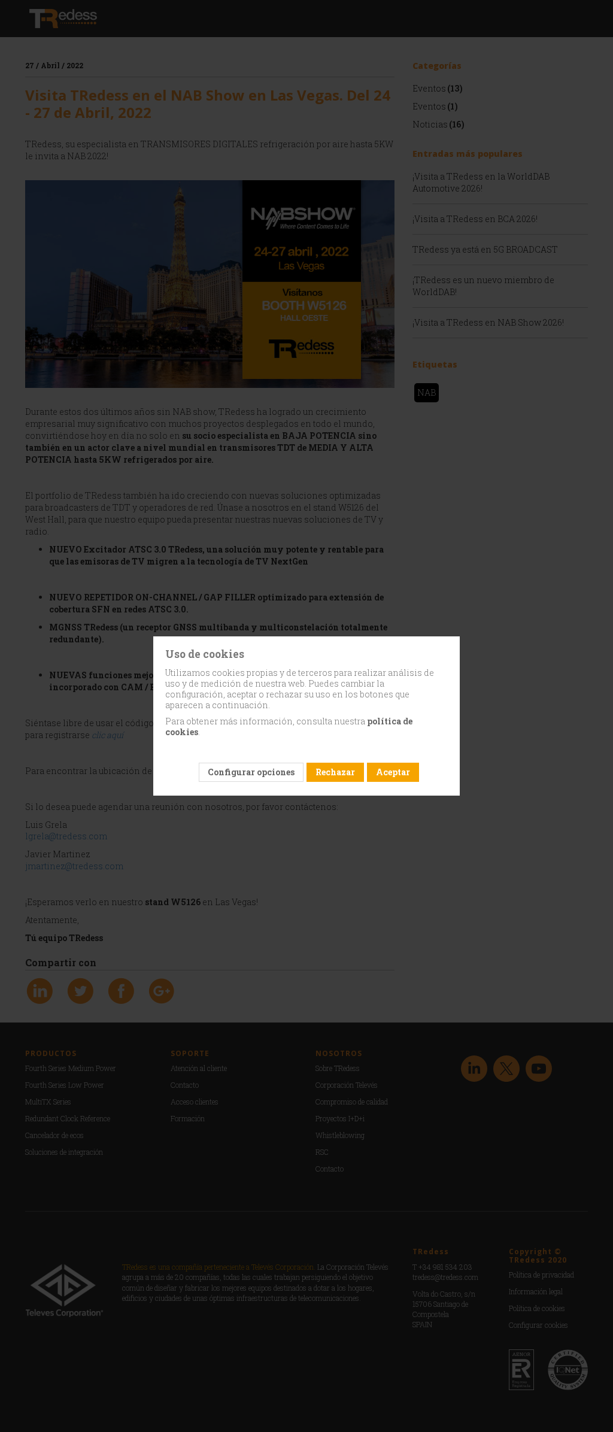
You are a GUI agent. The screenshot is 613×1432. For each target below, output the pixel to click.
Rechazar (335, 772)
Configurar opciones (251, 772)
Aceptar (393, 772)
